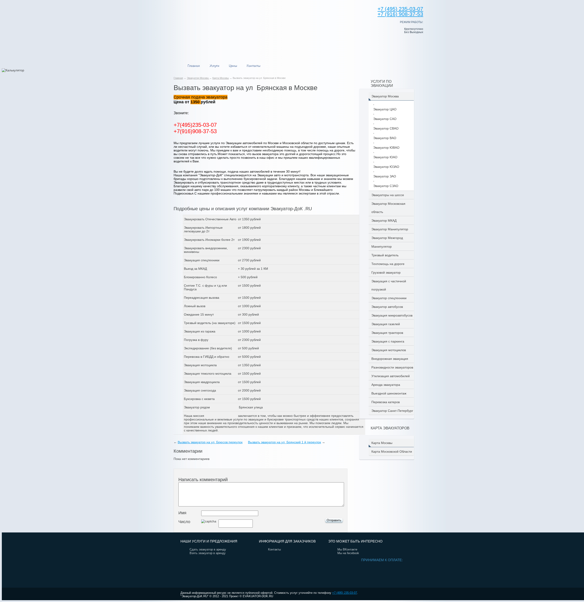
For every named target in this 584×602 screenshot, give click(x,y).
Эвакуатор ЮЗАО (386, 167)
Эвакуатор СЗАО (385, 186)
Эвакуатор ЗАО (384, 176)
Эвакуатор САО (384, 119)
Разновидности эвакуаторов (392, 367)
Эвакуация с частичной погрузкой (388, 285)
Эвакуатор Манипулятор (389, 229)
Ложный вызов (194, 306)
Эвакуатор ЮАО (385, 157)
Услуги (214, 65)
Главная (193, 65)
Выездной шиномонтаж (388, 393)
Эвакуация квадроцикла (202, 382)
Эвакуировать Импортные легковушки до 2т (203, 229)
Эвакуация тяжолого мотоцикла (207, 373)
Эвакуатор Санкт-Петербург (392, 411)
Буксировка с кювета (199, 399)
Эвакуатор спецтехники (389, 298)
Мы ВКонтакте (347, 549)
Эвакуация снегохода (200, 390)
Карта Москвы (220, 78)
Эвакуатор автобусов (387, 307)
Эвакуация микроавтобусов (391, 315)
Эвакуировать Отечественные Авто (210, 219)
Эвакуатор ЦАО (384, 109)
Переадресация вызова (201, 297)
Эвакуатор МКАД (383, 220)
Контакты (253, 65)
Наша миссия (194, 416)
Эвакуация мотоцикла (200, 365)
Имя (182, 513)
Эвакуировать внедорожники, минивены (206, 250)
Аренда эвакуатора (385, 385)
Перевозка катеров (385, 402)
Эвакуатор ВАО (384, 138)
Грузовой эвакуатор (386, 272)
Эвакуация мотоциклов (388, 350)
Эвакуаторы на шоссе (387, 195)
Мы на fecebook (348, 553)
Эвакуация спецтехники (201, 260)
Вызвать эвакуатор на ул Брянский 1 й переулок (284, 442)
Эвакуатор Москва (198, 78)
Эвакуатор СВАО (386, 128)
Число (184, 521)
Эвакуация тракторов (387, 333)
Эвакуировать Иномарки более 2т (209, 239)
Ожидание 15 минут (199, 314)
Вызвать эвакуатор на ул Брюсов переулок (210, 442)
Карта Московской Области (391, 451)
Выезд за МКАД (195, 268)
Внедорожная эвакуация (389, 359)
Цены (233, 65)
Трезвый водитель (385, 255)
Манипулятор (381, 246)
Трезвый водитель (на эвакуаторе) (209, 323)
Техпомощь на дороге (387, 264)
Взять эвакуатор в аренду (208, 553)
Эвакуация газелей (385, 324)
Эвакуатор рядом (197, 407)
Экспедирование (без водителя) (208, 348)
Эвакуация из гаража (199, 331)
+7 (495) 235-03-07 (344, 592)
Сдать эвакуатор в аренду (208, 549)
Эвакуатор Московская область (388, 208)
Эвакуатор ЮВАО (386, 147)
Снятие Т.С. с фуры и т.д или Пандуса (205, 287)
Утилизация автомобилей (390, 376)
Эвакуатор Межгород (387, 238)
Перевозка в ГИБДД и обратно (206, 356)
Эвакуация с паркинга (387, 341)
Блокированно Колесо (200, 277)
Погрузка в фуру (196, 340)
